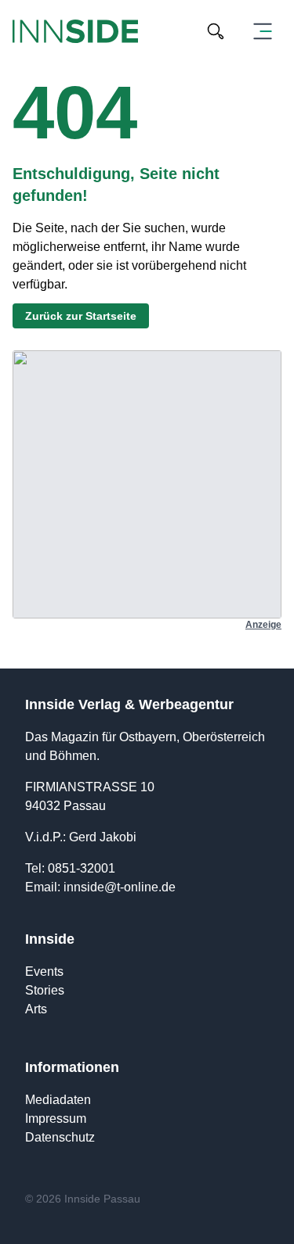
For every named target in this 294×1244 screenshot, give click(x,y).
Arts (36, 1009)
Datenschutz (60, 1137)
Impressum (55, 1118)
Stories (44, 990)
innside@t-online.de (120, 887)
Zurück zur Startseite (80, 316)
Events (44, 971)
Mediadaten (58, 1099)
